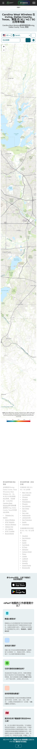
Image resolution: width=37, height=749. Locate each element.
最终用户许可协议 (21, 741)
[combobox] (6, 35)
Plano (24, 554)
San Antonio (26, 506)
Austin (24, 522)
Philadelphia (26, 502)
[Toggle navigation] (3, 3)
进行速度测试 (24, 3)
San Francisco (27, 520)
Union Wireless (10, 520)
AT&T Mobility (10, 522)
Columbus (25, 524)
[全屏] (33, 35)
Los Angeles (26, 495)
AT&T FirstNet (9, 531)
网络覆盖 (24, 40)
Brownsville (26, 568)
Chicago (25, 497)
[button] (4, 46)
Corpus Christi (27, 552)
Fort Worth (25, 545)
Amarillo (25, 563)
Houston (25, 499)
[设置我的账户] (33, 3)
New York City (26, 493)
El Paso (24, 547)
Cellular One (9, 527)
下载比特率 (28, 40)
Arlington (25, 550)
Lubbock (25, 559)
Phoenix (25, 504)
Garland (25, 561)
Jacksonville (26, 518)
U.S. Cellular (9, 529)
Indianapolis (26, 515)
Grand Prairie (26, 565)
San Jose (25, 513)
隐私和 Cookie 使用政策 (20, 739)
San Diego (25, 509)
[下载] (18, 584)
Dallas (24, 511)
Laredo (24, 556)
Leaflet (3, 412)
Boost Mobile (9, 534)
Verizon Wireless (10, 524)
